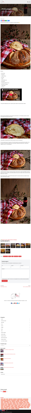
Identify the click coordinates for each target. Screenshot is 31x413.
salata (2, 406)
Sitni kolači (8, 406)
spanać (19, 406)
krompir (14, 402)
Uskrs (2, 407)
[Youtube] (2, 410)
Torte (25, 406)
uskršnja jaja (6, 407)
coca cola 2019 (3, 400)
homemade (13, 401)
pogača (10, 256)
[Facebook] (1, 410)
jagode (24, 401)
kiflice (2, 402)
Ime (2, 265)
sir (4, 406)
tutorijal (28, 406)
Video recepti (12, 11)
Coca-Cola (6, 11)
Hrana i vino (17, 401)
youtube (20, 256)
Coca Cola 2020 (8, 400)
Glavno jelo (6, 401)
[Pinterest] (5, 410)
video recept (16, 256)
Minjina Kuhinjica (9, 412)
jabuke (21, 401)
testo (22, 406)
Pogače (9, 11)
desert (18, 400)
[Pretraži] (27, 1)
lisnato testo (21, 402)
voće (28, 407)
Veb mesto (21, 265)
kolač (8, 402)
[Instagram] (3, 410)
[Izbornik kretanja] (29, 2)
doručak (21, 400)
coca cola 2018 (5, 256)
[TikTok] (6, 410)
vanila (9, 407)
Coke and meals (13, 400)
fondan (2, 401)
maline (28, 402)
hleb (10, 401)
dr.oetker (26, 400)
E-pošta (12, 265)
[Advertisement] (15, 110)
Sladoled (12, 406)
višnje (25, 407)
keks (27, 401)
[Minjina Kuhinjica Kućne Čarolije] (3, 2)
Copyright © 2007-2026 (4, 412)
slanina (15, 406)
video (12, 256)
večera (13, 407)
